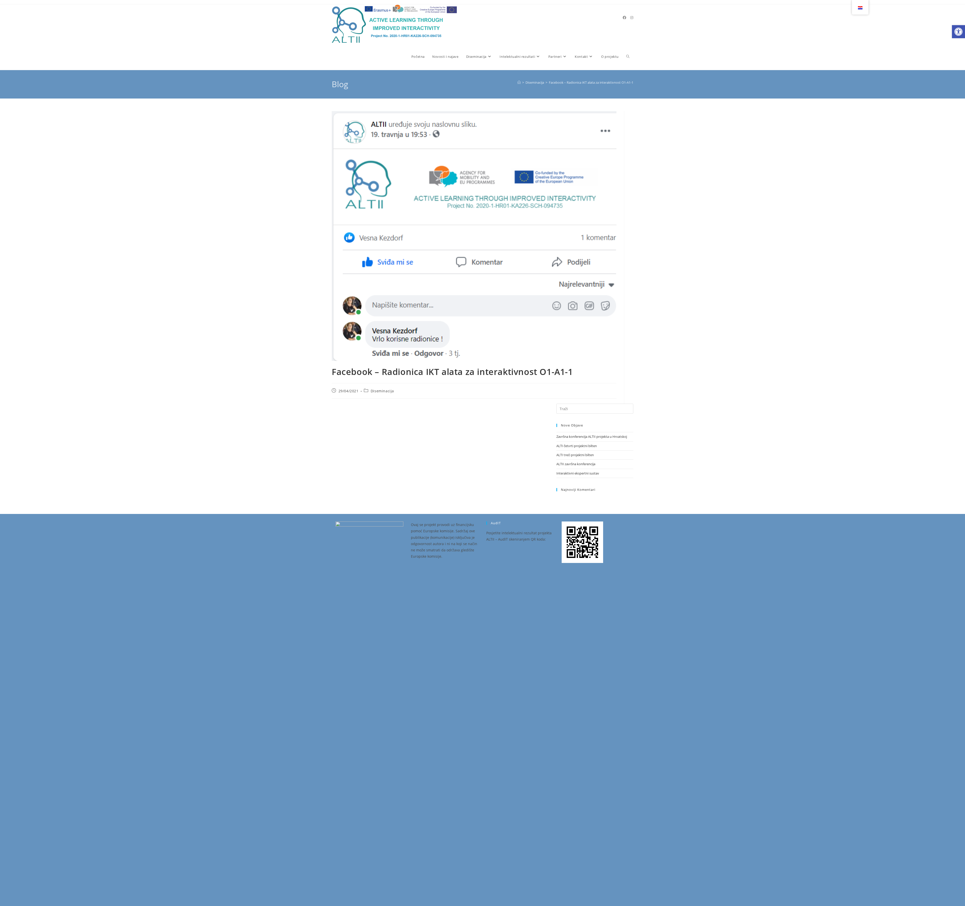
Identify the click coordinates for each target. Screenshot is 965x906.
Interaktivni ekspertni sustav (577, 473)
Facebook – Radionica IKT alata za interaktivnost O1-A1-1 (591, 82)
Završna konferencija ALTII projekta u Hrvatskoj (591, 436)
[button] (958, 31)
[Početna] (519, 82)
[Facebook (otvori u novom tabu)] (624, 17)
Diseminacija (382, 391)
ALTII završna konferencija (575, 464)
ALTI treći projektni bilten (575, 455)
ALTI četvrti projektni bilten (576, 446)
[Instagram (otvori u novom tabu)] (631, 17)
